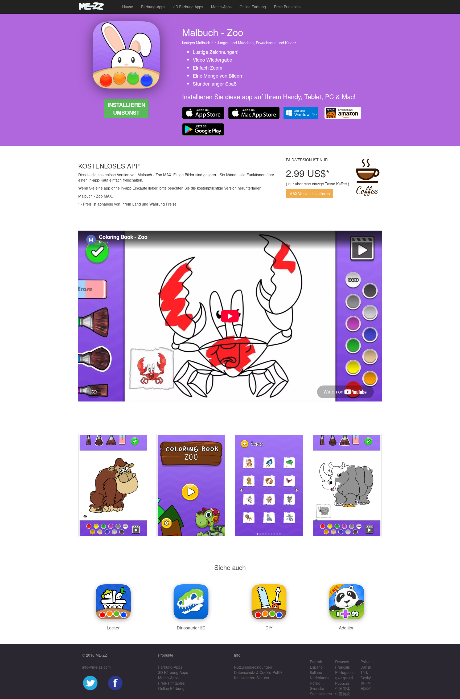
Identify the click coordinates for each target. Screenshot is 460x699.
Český (365, 677)
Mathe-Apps (221, 6)
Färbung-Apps (153, 6)
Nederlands (319, 677)
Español (316, 667)
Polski (365, 661)
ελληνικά (344, 677)
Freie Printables (287, 6)
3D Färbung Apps (188, 6)
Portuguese (345, 672)
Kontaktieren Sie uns (251, 677)
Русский (342, 683)
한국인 (366, 683)
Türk (364, 672)
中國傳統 (342, 693)
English (316, 661)
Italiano (316, 672)
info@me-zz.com (96, 667)
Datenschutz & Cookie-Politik (258, 672)
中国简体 (342, 688)
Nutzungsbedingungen (253, 667)
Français (342, 667)
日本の (366, 688)
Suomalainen (321, 693)
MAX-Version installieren (309, 193)
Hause (127, 6)
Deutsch (342, 661)
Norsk (315, 683)
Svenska (317, 688)
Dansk (365, 667)
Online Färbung (253, 6)
